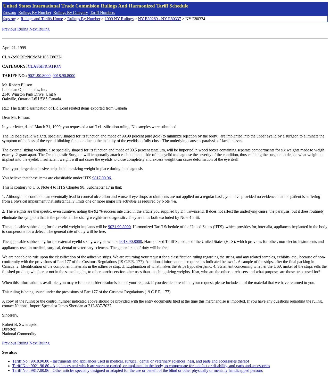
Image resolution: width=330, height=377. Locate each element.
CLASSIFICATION (44, 66)
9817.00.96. (102, 178)
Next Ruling (39, 29)
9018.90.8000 (64, 75)
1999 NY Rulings (119, 19)
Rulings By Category (70, 12)
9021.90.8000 (39, 75)
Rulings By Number (34, 12)
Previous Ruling (15, 29)
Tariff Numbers (102, 12)
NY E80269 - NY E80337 (159, 19)
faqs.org (9, 12)
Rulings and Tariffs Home (42, 19)
